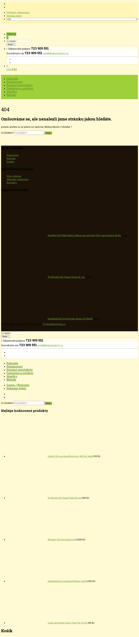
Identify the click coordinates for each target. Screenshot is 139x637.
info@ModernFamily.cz (55, 53)
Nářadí (11, 379)
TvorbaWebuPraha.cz (53, 324)
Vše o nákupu (14, 176)
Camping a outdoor (20, 373)
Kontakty (12, 182)
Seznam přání (14, 15)
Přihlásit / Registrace (18, 12)
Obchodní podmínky (18, 179)
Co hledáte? (7, 132)
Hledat (10, 44)
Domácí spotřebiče (20, 370)
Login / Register (18, 385)
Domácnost (13, 155)
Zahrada (11, 158)
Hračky (11, 161)
